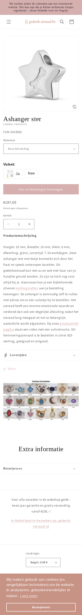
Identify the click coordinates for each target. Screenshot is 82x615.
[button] (9, 22)
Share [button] (12, 369)
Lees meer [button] (29, 596)
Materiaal (9, 140)
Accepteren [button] (41, 607)
